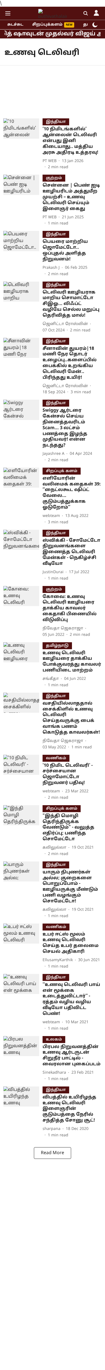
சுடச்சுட (15, 24)
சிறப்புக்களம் (47, 24)
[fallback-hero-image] (23, 144)
